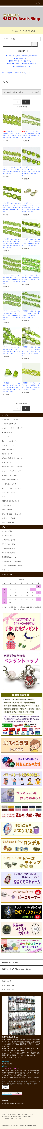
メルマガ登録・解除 (7, 1118)
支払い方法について (7, 1114)
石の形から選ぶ (7, 535)
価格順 (15, 92)
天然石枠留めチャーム (9, 557)
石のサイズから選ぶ (8, 544)
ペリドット (27, 73)
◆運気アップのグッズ (29, 63)
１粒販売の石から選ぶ (9, 548)
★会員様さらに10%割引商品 (11, 561)
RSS (15, 1118)
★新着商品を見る (29, 31)
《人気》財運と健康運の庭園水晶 (13, 565)
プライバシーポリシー (24, 1116)
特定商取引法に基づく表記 (9, 1116)
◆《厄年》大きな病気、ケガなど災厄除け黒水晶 (21, 55)
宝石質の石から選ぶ (8, 553)
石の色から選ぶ (7, 531)
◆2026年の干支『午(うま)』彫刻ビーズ (21, 61)
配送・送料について (19, 1114)
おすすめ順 (7, 92)
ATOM (19, 1118)
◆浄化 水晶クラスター (21, 58)
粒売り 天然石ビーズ (15, 73)
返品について (29, 1114)
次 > (26, 102)
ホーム (4, 73)
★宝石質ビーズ (15, 31)
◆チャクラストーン (13, 63)
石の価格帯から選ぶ (8, 540)
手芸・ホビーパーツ (8, 570)
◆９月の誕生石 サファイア (21, 66)
